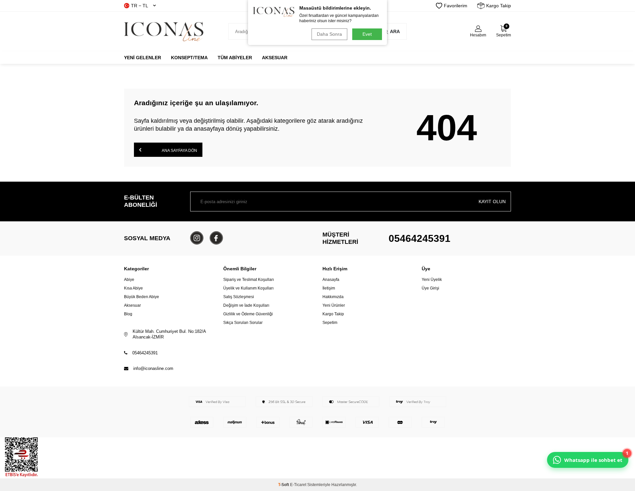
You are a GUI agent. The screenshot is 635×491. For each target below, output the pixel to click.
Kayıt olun (492, 201)
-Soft (284, 484)
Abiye (129, 279)
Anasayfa (330, 279)
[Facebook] (216, 238)
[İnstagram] (196, 238)
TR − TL (139, 5)
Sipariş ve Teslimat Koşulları (248, 279)
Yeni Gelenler (142, 57)
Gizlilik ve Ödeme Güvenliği (248, 314)
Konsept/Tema (189, 57)
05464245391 (419, 238)
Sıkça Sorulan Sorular (243, 322)
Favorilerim (455, 5)
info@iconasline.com (153, 368)
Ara (395, 31)
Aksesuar (274, 57)
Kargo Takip (498, 5)
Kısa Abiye (133, 288)
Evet (367, 34)
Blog (128, 314)
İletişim (328, 288)
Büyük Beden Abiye (141, 296)
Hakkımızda (333, 296)
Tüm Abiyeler (235, 57)
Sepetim (329, 322)
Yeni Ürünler (333, 305)
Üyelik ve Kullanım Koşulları (248, 288)
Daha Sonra (329, 34)
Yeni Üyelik (432, 279)
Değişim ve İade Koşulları (246, 305)
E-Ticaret (298, 484)
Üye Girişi (430, 288)
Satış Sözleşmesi (238, 296)
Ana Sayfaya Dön (179, 150)
